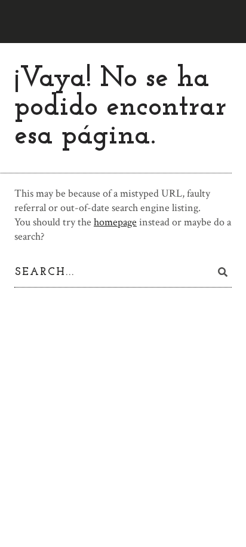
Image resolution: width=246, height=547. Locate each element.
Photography (41, 376)
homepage (115, 222)
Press (25, 396)
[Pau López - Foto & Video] (34, 21)
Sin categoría (41, 416)
